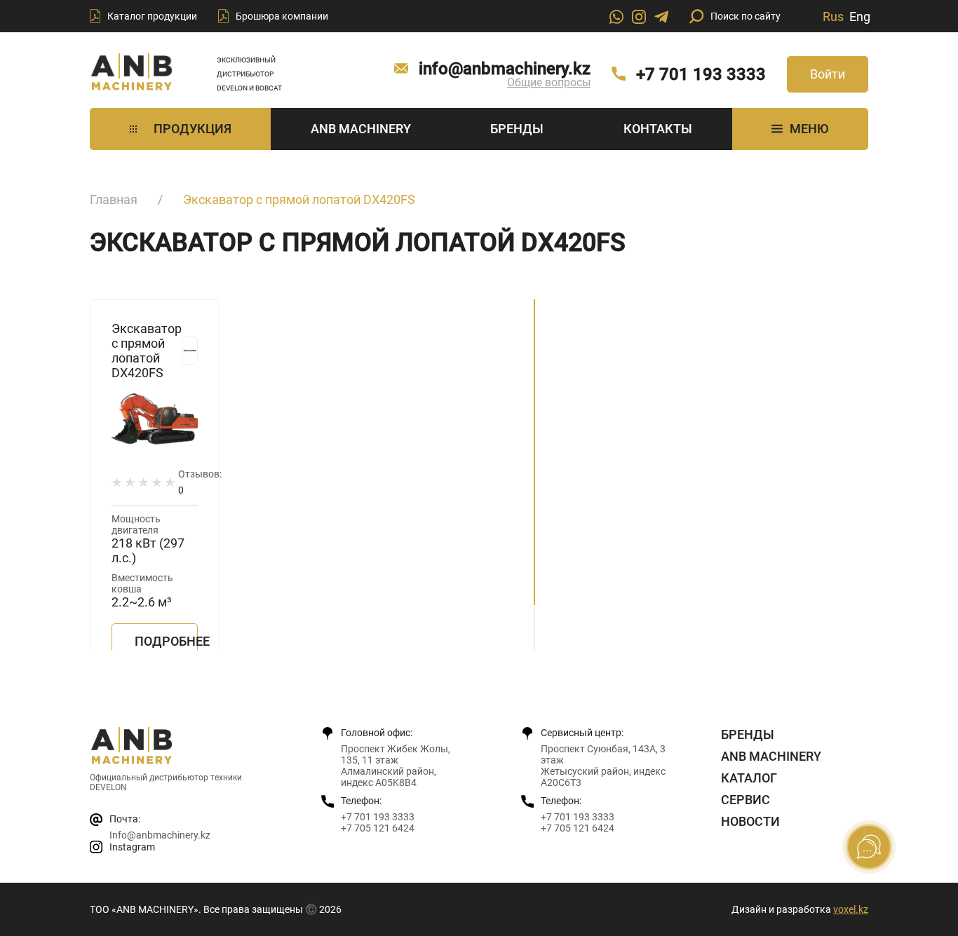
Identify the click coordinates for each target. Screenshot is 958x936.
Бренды (517, 128)
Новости (750, 821)
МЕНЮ (809, 128)
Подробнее (166, 641)
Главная (113, 199)
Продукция (192, 128)
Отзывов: (200, 482)
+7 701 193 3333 (701, 74)
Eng (859, 16)
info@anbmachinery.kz (505, 68)
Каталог (749, 778)
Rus (833, 16)
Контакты (657, 128)
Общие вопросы (549, 82)
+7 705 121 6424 (377, 828)
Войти (827, 74)
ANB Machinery (361, 128)
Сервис (745, 799)
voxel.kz (850, 909)
